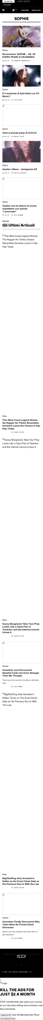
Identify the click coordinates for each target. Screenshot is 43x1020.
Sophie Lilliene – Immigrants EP (19, 169)
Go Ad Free (8, 1)
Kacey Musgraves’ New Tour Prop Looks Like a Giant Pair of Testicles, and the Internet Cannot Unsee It (20, 628)
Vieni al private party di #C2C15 (19, 133)
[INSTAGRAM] (19, 965)
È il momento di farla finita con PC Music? (20, 95)
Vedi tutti (5, 221)
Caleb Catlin (19, 432)
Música (5, 50)
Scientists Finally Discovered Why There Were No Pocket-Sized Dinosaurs (21, 924)
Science (5, 666)
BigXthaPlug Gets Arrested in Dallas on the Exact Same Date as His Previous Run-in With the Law (20, 881)
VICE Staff (18, 100)
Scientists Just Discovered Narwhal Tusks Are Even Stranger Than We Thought (20, 673)
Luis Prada (18, 686)
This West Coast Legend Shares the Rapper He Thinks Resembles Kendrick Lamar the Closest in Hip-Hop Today (21, 424)
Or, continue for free (8, 1019)
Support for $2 (6, 1015)
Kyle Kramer (18, 215)
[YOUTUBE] (28, 965)
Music (4, 416)
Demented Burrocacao (22, 60)
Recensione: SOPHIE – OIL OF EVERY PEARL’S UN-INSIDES (19, 55)
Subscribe (25, 10)
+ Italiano (6, 5)
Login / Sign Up (23, 1)
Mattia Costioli (20, 173)
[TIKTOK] (23, 965)
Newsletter (36, 10)
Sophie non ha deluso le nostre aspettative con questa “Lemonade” (19, 209)
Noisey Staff (19, 136)
